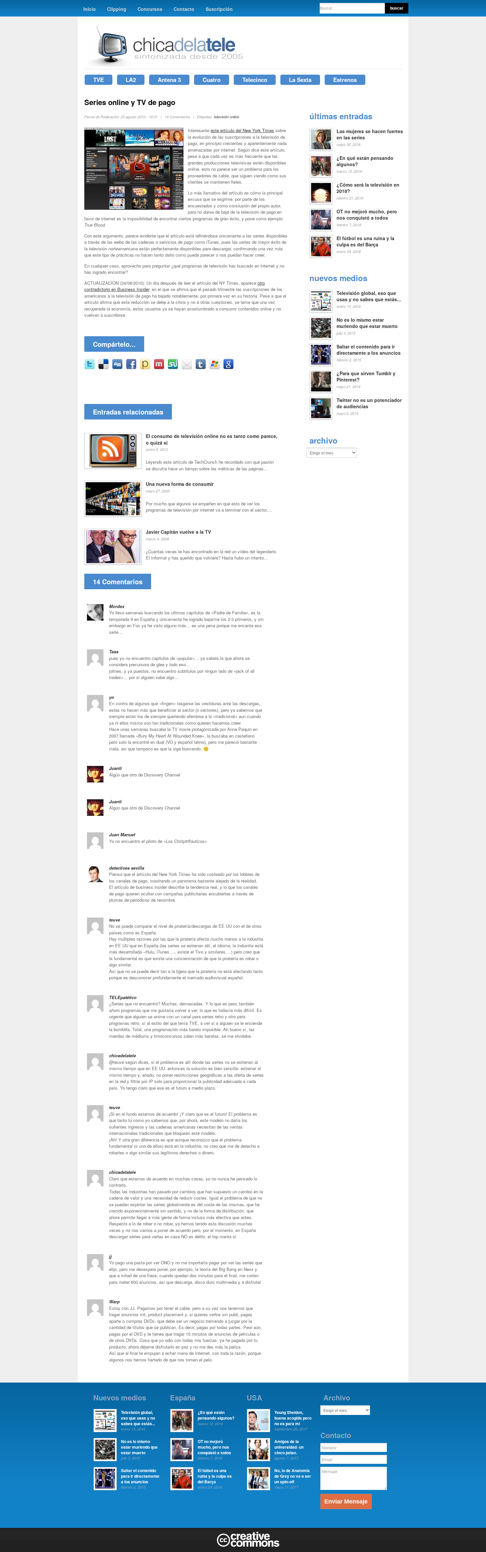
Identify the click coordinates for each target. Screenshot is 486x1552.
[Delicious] (103, 368)
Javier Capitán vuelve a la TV (178, 531)
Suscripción (219, 9)
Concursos (150, 9)
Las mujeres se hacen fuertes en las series (370, 134)
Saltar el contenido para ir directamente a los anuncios (369, 349)
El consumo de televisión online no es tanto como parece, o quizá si (211, 439)
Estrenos (345, 80)
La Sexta (300, 80)
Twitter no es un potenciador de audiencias (369, 403)
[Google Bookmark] (228, 368)
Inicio (89, 9)
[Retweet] (89, 368)
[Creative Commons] (248, 1545)
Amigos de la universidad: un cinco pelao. (289, 1447)
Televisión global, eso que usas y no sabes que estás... (369, 296)
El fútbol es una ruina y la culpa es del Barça (365, 241)
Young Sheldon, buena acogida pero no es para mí (292, 1417)
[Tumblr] (200, 368)
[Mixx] (159, 368)
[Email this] (187, 368)
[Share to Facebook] (131, 368)
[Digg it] (117, 368)
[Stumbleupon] (173, 368)
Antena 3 (169, 80)
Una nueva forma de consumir (180, 484)
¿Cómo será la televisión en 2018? (368, 188)
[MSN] (214, 368)
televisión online (226, 116)
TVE (98, 80)
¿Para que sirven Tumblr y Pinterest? (366, 376)
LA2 (131, 80)
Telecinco (254, 80)
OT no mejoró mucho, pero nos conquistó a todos (367, 214)
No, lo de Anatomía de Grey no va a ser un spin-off (292, 1476)
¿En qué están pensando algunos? (365, 161)
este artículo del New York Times (242, 130)
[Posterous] (145, 368)
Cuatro (212, 80)
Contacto (184, 9)
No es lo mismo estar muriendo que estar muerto (367, 323)
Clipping (116, 9)
